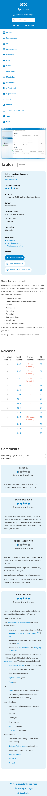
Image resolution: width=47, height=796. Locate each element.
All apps (9, 32)
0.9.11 (18, 404)
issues (11, 711)
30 (41, 400)
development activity (17, 683)
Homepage (11, 243)
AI (7, 43)
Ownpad (12, 787)
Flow (8, 121)
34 (41, 377)
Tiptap (11, 703)
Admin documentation (16, 248)
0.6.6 (18, 423)
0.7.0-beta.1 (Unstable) (30, 424)
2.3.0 (18, 370)
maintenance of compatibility (20, 637)
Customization (12, 49)
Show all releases (12, 179)
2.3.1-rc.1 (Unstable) (29, 371)
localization (13, 754)
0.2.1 (18, 430)
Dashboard (11, 55)
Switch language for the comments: (11, 462)
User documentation (16, 246)
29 (41, 404)
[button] (5, 143)
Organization (11, 94)
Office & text (11, 88)
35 (41, 370)
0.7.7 (18, 418)
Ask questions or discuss (20, 272)
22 (41, 439)
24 (41, 430)
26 (41, 418)
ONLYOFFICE (14, 783)
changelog (13, 665)
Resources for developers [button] (23, 14)
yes (26, 651)
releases (23, 665)
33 (41, 384)
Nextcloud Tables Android (20, 770)
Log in (16, 25)
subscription (21, 676)
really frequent (26, 662)
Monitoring (11, 77)
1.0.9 (18, 391)
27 (41, 413)
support (12, 750)
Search (9, 99)
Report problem (16, 260)
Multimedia (11, 82)
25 (41, 423)
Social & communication (16, 110)
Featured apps (12, 38)
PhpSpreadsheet (16, 699)
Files (8, 60)
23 (41, 434)
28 (41, 409)
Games (9, 66)
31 (41, 395)
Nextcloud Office (16, 778)
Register (29, 25)
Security (9, 105)
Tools (8, 116)
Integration (11, 71)
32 (41, 391)
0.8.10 (18, 409)
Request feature (16, 266)
